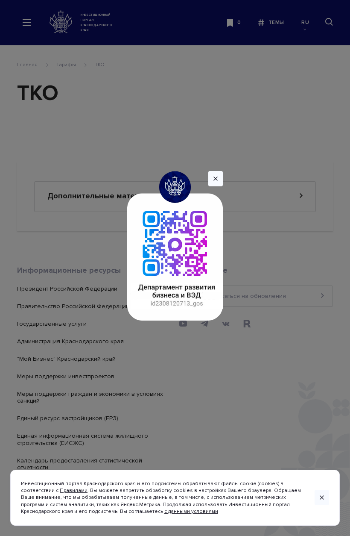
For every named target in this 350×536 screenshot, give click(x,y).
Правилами (74, 490)
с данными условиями (191, 511)
